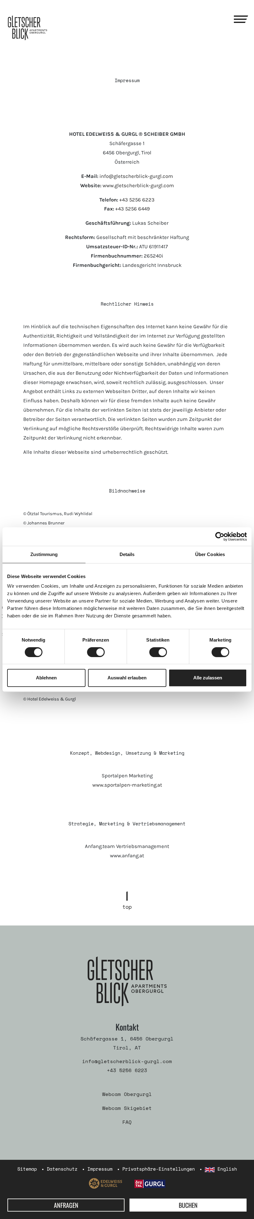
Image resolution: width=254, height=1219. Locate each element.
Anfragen (66, 1205)
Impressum (99, 1168)
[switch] (96, 652)
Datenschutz (62, 1168)
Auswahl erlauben (127, 677)
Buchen (188, 1205)
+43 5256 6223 (137, 200)
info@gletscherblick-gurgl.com (136, 176)
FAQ (127, 1122)
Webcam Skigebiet (127, 1108)
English (226, 1168)
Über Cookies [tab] (210, 554)
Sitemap (27, 1168)
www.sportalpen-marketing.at (127, 785)
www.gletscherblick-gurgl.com (138, 185)
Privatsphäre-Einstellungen (158, 1168)
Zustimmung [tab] (44, 554)
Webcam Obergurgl (127, 1094)
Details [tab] (127, 554)
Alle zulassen (207, 677)
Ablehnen (46, 677)
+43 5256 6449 (132, 209)
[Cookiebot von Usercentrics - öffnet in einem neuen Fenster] (220, 536)
